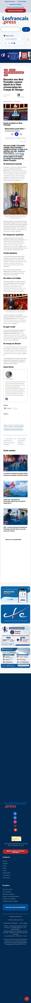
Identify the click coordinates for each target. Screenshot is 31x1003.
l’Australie (20, 249)
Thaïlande (20, 271)
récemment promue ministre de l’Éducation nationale (13, 154)
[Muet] (9, 43)
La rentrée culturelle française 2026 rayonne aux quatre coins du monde (15, 474)
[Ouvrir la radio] (26, 998)
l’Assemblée (6, 288)
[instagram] (15, 821)
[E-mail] (6, 399)
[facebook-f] (15, 813)
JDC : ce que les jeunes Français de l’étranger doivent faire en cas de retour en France (15, 529)
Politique (12, 70)
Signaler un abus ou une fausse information (15, 851)
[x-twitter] (15, 825)
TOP (6, 75)
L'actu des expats (18, 426)
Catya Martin (20, 97)
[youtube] (15, 830)
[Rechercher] (26, 29)
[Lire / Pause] (5, 43)
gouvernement (16, 335)
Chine (11, 273)
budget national (20, 281)
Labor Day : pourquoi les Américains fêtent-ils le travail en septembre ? (14, 501)
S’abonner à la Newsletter (15, 10)
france (10, 426)
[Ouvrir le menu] (28, 40)
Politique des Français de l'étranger (14, 72)
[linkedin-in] (15, 817)
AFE (6, 70)
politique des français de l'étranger (13, 429)
